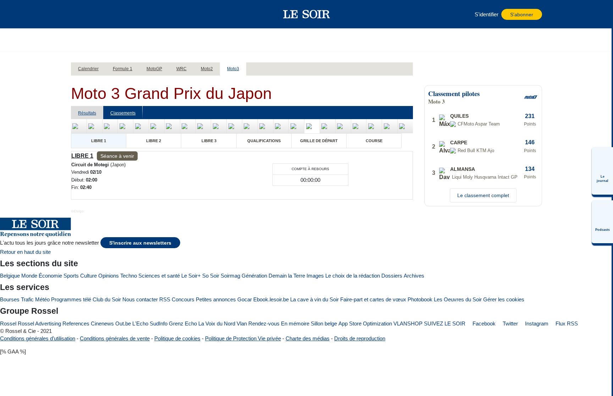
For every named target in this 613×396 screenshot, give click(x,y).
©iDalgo (77, 211)
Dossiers (391, 276)
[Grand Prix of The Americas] (110, 126)
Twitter (509, 323)
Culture (88, 276)
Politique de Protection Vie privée (243, 338)
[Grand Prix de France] (141, 126)
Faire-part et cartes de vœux (373, 299)
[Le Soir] (306, 14)
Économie (50, 276)
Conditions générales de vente (115, 338)
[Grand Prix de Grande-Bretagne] (250, 126)
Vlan (242, 323)
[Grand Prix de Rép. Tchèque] (203, 126)
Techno (128, 276)
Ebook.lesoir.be (271, 299)
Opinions (108, 276)
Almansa (462, 169)
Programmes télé (71, 299)
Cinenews (102, 323)
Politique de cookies (177, 338)
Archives (414, 276)
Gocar (244, 299)
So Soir (210, 276)
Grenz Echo (183, 323)
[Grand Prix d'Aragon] (266, 126)
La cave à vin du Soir (314, 299)
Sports (71, 276)
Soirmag (230, 276)
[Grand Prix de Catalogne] (157, 126)
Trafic (27, 299)
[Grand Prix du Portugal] (390, 126)
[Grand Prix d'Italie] (172, 126)
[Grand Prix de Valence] (405, 126)
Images (315, 276)
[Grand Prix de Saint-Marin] (281, 126)
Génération (254, 276)
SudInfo (158, 323)
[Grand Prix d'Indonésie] (328, 126)
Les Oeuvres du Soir (458, 299)
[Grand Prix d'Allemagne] (234, 126)
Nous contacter (140, 299)
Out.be (123, 323)
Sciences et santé (159, 276)
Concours (183, 299)
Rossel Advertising (39, 323)
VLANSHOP (408, 323)
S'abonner (521, 14)
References (75, 323)
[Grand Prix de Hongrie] (188, 126)
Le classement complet (483, 195)
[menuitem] (602, 171)
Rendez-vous (264, 323)
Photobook (420, 299)
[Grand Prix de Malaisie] (359, 126)
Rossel (8, 323)
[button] (80, 14)
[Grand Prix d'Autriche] (296, 126)
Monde (29, 276)
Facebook (483, 323)
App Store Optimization (365, 323)
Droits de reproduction (359, 338)
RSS (164, 299)
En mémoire (295, 323)
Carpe (458, 142)
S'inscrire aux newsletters (140, 243)
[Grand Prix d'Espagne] (125, 126)
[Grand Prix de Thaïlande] (79, 126)
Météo (42, 299)
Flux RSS (566, 323)
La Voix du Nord (216, 323)
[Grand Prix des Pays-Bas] (219, 126)
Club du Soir (107, 299)
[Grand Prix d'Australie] (343, 126)
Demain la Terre (287, 276)
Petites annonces (216, 299)
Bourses (10, 299)
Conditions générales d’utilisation (37, 338)
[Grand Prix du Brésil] (95, 126)
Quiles (459, 116)
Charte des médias (308, 338)
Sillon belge (324, 323)
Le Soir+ (191, 276)
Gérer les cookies (503, 299)
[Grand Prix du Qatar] (374, 126)
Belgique (10, 276)
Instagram (536, 323)
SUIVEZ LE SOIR (444, 323)
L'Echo (140, 323)
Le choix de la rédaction (352, 276)
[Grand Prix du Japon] (312, 126)
